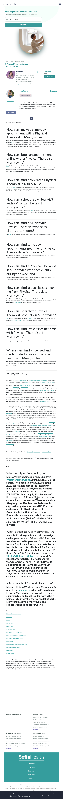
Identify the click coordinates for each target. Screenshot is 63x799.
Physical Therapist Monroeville (40, 738)
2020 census (27, 382)
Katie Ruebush (24, 91)
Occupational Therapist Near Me (41, 724)
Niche (8, 620)
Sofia (12, 142)
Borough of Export (45, 401)
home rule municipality (20, 380)
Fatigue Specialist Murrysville (13, 741)
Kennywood (36, 452)
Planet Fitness (10, 444)
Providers (31, 767)
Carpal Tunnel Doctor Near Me (40, 717)
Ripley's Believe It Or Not (20, 555)
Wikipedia (9, 617)
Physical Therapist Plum (38, 736)
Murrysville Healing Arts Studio (14, 638)
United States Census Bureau (46, 390)
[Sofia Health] (9, 4)
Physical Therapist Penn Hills (40, 743)
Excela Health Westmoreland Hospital (16, 644)
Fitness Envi (16, 431)
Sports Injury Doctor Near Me (40, 727)
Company (31, 774)
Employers (31, 771)
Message (54, 91)
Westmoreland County (18, 479)
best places (24, 589)
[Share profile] (40, 72)
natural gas (9, 413)
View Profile (10, 101)
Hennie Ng (19, 71)
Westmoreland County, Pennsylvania (37, 380)
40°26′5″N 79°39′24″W (25, 385)
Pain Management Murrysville (13, 738)
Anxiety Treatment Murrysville (13, 736)
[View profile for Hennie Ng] (10, 75)
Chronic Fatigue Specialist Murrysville (15, 743)
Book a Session (49, 76)
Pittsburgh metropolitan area (46, 382)
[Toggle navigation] (60, 4)
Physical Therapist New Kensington (41, 741)
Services (11, 61)
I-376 (20, 390)
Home (6, 61)
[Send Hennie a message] (38, 72)
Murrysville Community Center (14, 632)
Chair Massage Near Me (38, 719)
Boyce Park (30, 452)
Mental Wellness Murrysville (13, 746)
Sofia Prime (18, 302)
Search (23, 24)
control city (38, 388)
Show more (35, 729)
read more (19, 84)
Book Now (11, 112)
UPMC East (9, 440)
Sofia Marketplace (16, 320)
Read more (27, 796)
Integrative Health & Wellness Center (41, 425)
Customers (31, 763)
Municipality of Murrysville (13, 614)
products (31, 318)
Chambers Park (46, 452)
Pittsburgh (16, 387)
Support (31, 778)
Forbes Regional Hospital (44, 436)
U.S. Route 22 (24, 387)
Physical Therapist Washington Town (42, 746)
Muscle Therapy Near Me (39, 722)
